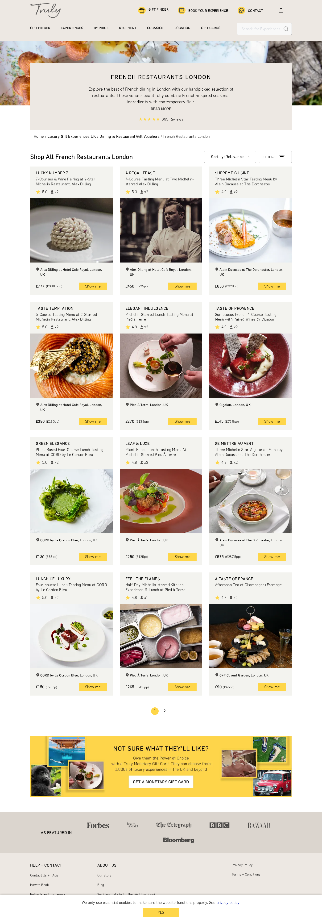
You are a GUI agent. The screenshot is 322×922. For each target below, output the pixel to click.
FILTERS (269, 157)
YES (161, 912)
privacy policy (227, 902)
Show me (93, 286)
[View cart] (281, 10)
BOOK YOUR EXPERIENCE (208, 11)
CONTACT (255, 11)
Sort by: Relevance (227, 156)
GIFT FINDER (159, 10)
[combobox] (230, 157)
